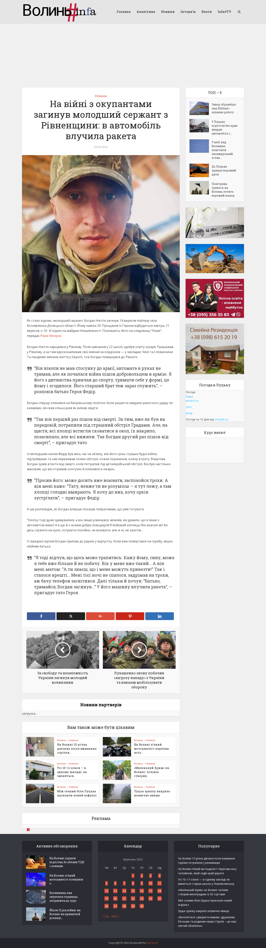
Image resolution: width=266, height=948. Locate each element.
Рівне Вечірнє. (51, 336)
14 (124, 891)
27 (115, 906)
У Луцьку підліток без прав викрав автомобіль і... (224, 127)
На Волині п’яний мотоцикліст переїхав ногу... (151, 748)
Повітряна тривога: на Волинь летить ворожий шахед (223, 189)
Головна (124, 12)
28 (124, 906)
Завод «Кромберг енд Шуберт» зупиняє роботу (224, 108)
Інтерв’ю (188, 12)
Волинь (61, 740)
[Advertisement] (133, 52)
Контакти (152, 942)
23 (141, 898)
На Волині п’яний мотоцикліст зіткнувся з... (66, 879)
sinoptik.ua (221, 419)
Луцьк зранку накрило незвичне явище (152, 793)
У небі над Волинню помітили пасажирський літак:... (222, 150)
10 (150, 883)
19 (106, 898)
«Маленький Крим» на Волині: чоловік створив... (151, 772)
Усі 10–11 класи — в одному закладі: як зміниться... (72, 772)
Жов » (115, 916)
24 (150, 898)
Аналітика (146, 12)
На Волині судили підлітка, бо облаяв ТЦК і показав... (67, 862)
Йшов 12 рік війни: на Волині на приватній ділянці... (64, 914)
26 (106, 906)
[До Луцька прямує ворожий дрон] (200, 170)
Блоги (207, 12)
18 (159, 891)
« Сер (105, 916)
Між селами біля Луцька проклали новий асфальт (77, 793)
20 (115, 898)
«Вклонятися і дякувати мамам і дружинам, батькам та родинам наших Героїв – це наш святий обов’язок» (207, 921)
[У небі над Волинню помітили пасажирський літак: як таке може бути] (200, 146)
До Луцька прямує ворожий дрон (224, 170)
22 (133, 898)
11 (159, 883)
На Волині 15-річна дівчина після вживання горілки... (77, 748)
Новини (168, 12)
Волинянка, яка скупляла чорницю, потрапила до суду (63, 896)
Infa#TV (224, 12)
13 (115, 891)
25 (159, 898)
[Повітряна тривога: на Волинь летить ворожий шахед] (200, 187)
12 (106, 891)
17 (150, 891)
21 (124, 898)
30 (141, 906)
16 (141, 891)
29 (133, 906)
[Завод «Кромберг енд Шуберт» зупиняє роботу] (200, 108)
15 (133, 891)
